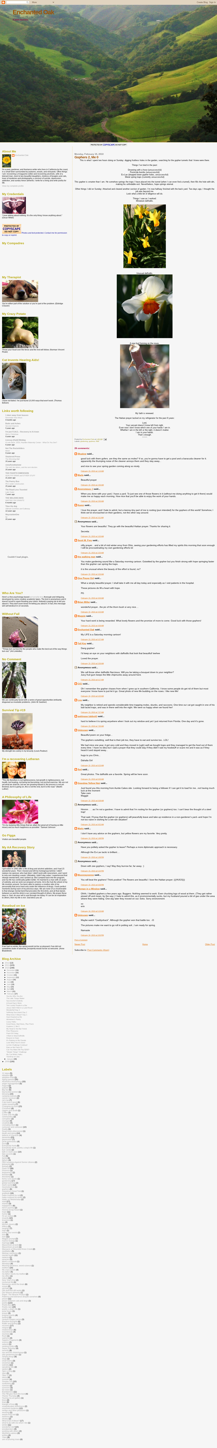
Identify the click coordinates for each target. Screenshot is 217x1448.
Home (145, 944)
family (4, 1158)
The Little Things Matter (15, 998)
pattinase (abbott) (87, 716)
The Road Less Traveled (16, 490)
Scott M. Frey (85, 540)
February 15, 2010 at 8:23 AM (92, 765)
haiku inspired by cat (11, 1195)
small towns (7, 1361)
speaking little (8, 1367)
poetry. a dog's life (9, 1309)
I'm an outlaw (7, 1216)
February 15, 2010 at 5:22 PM (92, 871)
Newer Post (80, 944)
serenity (5, 1350)
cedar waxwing (8, 1104)
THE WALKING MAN (14, 498)
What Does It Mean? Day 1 (16, 1015)
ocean (4, 1286)
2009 (7, 1061)
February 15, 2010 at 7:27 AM (92, 712)
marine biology (8, 1241)
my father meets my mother (13, 1274)
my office (6, 1276)
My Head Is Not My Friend (16, 1029)
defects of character (10, 1135)
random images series (11, 1319)
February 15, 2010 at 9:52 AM (92, 824)
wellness (6, 1417)
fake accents (7, 1154)
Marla (81, 475)
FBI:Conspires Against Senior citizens (18, 1162)
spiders (5, 1369)
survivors (6, 1388)
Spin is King (7, 1371)
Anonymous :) (85, 489)
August (10, 980)
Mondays (6, 1263)
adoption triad (8, 1077)
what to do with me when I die (14, 1423)
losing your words (9, 1232)
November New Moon (13, 418)
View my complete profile (13, 186)
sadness (5, 1338)
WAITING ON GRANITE (14, 500)
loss (4, 1235)
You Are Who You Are (14, 996)
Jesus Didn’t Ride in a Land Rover (19, 1008)
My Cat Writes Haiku (14, 1054)
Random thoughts (9, 1321)
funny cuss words (9, 1179)
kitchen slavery (8, 1224)
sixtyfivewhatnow (13, 465)
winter (4, 1425)
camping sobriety (9, 1096)
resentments (7, 1332)
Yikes (4, 1437)
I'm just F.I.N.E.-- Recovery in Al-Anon (22, 432)
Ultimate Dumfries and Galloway (17, 509)
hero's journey (8, 1208)
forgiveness (7, 1172)
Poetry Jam (7, 1307)
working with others (10, 1431)
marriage (6, 1243)
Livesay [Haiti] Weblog (15, 440)
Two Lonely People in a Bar (16, 1005)
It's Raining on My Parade (16, 1040)
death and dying (9, 1133)
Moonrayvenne (86, 875)
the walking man (86, 556)
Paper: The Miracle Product (14, 1295)
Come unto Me (8, 1115)
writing (5, 1435)
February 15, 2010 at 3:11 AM (92, 518)
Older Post (210, 944)
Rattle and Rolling (10, 1323)
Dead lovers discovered (12, 1131)
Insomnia (6, 1220)
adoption (6, 1075)
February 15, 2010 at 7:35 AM (92, 726)
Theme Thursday (9, 1396)
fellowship (6, 1164)
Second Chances (12, 426)
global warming (8, 1183)
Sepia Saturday (8, 1348)
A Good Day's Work (14, 1003)
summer (5, 1379)
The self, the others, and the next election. (21, 467)
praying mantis (8, 1315)
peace (4, 1299)
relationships (7, 1330)
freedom (5, 1175)
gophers (92, 441)
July (8, 982)
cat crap (5, 1100)
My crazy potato (9, 1270)
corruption (6, 1119)
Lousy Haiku (11, 1022)
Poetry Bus (6, 1305)
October (10, 975)
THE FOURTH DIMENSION (17, 473)
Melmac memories (10, 1253)
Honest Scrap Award (11, 1210)
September (11, 977)
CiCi (80, 683)
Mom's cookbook (9, 1261)
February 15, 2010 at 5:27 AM (92, 639)
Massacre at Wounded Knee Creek (17, 1249)
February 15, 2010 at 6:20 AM (92, 696)
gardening (84, 441)
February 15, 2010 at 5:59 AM (92, 663)
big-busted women (10, 1092)
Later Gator (9, 492)
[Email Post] (105, 439)
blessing (5, 1094)
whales (5, 1419)
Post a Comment (81, 940)
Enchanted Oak (33, 12)
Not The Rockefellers (14, 448)
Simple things (8, 1357)
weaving (5, 1412)
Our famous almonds (11, 1292)
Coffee (5, 1112)
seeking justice (8, 1346)
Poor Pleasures (12, 1031)
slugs (4, 1359)
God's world (7, 1185)
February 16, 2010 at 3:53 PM (92, 935)
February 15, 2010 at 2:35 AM (92, 485)
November (11, 973)
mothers (5, 1268)
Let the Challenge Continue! (16, 1045)
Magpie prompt (8, 1239)
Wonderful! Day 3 (13, 1010)
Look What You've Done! (15, 1043)
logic (4, 1230)
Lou (80, 700)
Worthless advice (9, 1433)
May (9, 987)
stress (4, 1377)
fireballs (5, 1166)
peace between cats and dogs (15, 1301)
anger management (10, 1084)
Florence (6, 1170)
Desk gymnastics (9, 1141)
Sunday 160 (7, 1381)
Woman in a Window (89, 888)
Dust (4, 1144)
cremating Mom (8, 1125)
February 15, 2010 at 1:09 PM (92, 857)
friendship (6, 1177)
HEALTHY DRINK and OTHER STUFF (20, 476)
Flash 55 (6, 1168)
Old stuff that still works (12, 1290)
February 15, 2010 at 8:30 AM (92, 779)
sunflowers (6, 1383)
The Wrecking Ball (12, 459)
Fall (3, 1156)
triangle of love (8, 1404)
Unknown (83, 730)
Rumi (4, 1336)
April (9, 989)
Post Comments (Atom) (98, 950)
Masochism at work (10, 1245)
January (10, 1059)
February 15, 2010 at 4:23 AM (92, 612)
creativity (6, 1123)
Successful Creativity (14, 1001)
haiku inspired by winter (12, 1197)
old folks (5, 1288)
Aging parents (8, 1079)
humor (5, 1214)
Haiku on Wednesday (11, 1199)
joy (3, 1222)
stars (4, 1373)
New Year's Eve (9, 1280)
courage (5, 1121)
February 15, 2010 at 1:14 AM (92, 471)
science (5, 1342)
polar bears (7, 1311)
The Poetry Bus (12, 481)
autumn (5, 1088)
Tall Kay (82, 643)
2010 (7, 968)
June (9, 984)
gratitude (6, 1193)
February (10, 994)
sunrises (5, 1386)
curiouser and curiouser (12, 1127)
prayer (5, 1313)
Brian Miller (84, 602)
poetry (4, 1303)
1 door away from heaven (16, 415)
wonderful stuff (8, 1427)
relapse (5, 1328)
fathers (5, 1160)
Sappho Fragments (10, 1340)
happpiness (7, 1206)
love (4, 1237)
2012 (7, 963)
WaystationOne (12, 514)
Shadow (82, 453)
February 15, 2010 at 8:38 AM (92, 801)
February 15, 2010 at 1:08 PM (92, 838)
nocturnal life (7, 1282)
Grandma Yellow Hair (89, 783)
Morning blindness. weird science (16, 1266)
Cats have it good (9, 1102)
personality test (36, 597)
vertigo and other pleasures (14, 1410)
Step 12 (5, 1375)
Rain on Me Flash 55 (14, 1047)
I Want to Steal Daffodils (15, 1036)
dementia (6, 1137)
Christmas (6, 1108)
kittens (5, 1226)
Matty (81, 828)
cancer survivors (9, 1098)
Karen (81, 505)
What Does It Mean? (11, 1421)
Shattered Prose (12, 457)
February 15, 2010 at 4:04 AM (92, 598)
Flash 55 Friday (12, 1033)
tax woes (6, 1390)
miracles (5, 1259)
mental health (8, 1255)
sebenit (5, 1344)
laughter (5, 1228)
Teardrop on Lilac (13, 1057)
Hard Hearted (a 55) (14, 1017)
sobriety (5, 1365)
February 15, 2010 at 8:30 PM (92, 885)
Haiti (97, 441)
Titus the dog (11, 506)
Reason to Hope (12, 1038)
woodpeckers (8, 1429)
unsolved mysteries (10, 1408)
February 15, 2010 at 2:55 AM (92, 501)
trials (4, 1402)
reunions (6, 1334)
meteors (5, 1257)
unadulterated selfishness (13, 1406)
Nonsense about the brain (13, 1284)
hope (4, 1212)
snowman (6, 1363)
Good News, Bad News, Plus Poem (20, 1024)
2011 (7, 965)
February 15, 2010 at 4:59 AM (92, 626)
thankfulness (7, 1392)
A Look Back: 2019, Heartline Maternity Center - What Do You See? (31, 442)
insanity (5, 1218)
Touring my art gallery (11, 1398)
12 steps (5, 1073)
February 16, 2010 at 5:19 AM (92, 911)
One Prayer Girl (86, 578)
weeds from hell (9, 1414)
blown (7, 451)
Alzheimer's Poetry (13, 1019)
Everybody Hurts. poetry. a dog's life (17, 1148)
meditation (6, 1251)
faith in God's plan (9, 1152)
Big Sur (5, 1090)
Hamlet (5, 1204)
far (6, 517)
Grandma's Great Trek (11, 1191)
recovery (6, 1326)
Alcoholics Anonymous (12, 1081)
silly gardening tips (10, 1354)
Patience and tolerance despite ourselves (20, 1297)
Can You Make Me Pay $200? (17, 1050)
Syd (80, 769)
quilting (5, 1317)
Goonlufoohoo (8, 1187)
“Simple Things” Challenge (16, 1052)
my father (6, 1272)
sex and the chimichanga (13, 1352)
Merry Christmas (11, 434)
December (11, 970)
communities (7, 1117)
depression (7, 1139)
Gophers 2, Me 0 (12, 1026)
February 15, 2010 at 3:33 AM (92, 574)
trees (4, 1400)
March (9, 991)
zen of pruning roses (11, 1439)
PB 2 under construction (14, 484)
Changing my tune (10, 1106)
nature (5, 1278)
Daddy (5, 1129)
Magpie (82, 616)
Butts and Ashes (12, 423)
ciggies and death (9, 1110)
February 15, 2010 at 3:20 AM (92, 536)
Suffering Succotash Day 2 (16, 1012)
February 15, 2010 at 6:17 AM (92, 680)
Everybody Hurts (9, 1146)
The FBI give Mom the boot (13, 1394)
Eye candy (6, 1150)
